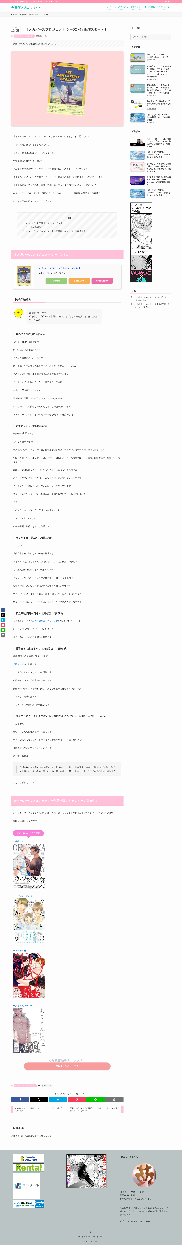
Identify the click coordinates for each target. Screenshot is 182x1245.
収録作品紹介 (36, 227)
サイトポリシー (84, 1237)
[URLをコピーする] (114, 1099)
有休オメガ (20, 951)
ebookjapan (102, 281)
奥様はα (19, 841)
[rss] (165, 1)
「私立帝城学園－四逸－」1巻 (44, 621)
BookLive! (79, 281)
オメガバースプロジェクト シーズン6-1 (45, 223)
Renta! (56, 281)
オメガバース (46, 1086)
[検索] (169, 1)
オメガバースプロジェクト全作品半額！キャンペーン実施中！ (56, 231)
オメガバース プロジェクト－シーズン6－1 (59, 268)
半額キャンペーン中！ (67, 1066)
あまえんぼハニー (23, 1006)
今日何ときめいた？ (26, 7)
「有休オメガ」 (20, 664)
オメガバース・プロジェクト (24, 36)
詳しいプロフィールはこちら (136, 1221)
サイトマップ (98, 1237)
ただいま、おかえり (25, 896)
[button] (20, 1099)
